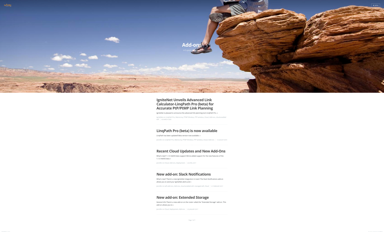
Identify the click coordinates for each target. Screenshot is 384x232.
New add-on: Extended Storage (182, 197)
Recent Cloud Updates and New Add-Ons (190, 151)
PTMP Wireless (189, 117)
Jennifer (159, 140)
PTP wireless (199, 117)
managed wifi (199, 186)
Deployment (180, 163)
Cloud (206, 117)
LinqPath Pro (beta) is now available (186, 130)
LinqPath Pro (170, 117)
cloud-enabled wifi (187, 186)
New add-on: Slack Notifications (183, 174)
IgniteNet (159, 117)
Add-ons (212, 117)
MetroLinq (179, 117)
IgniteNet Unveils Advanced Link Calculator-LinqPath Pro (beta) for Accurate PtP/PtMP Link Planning (185, 104)
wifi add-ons (169, 186)
